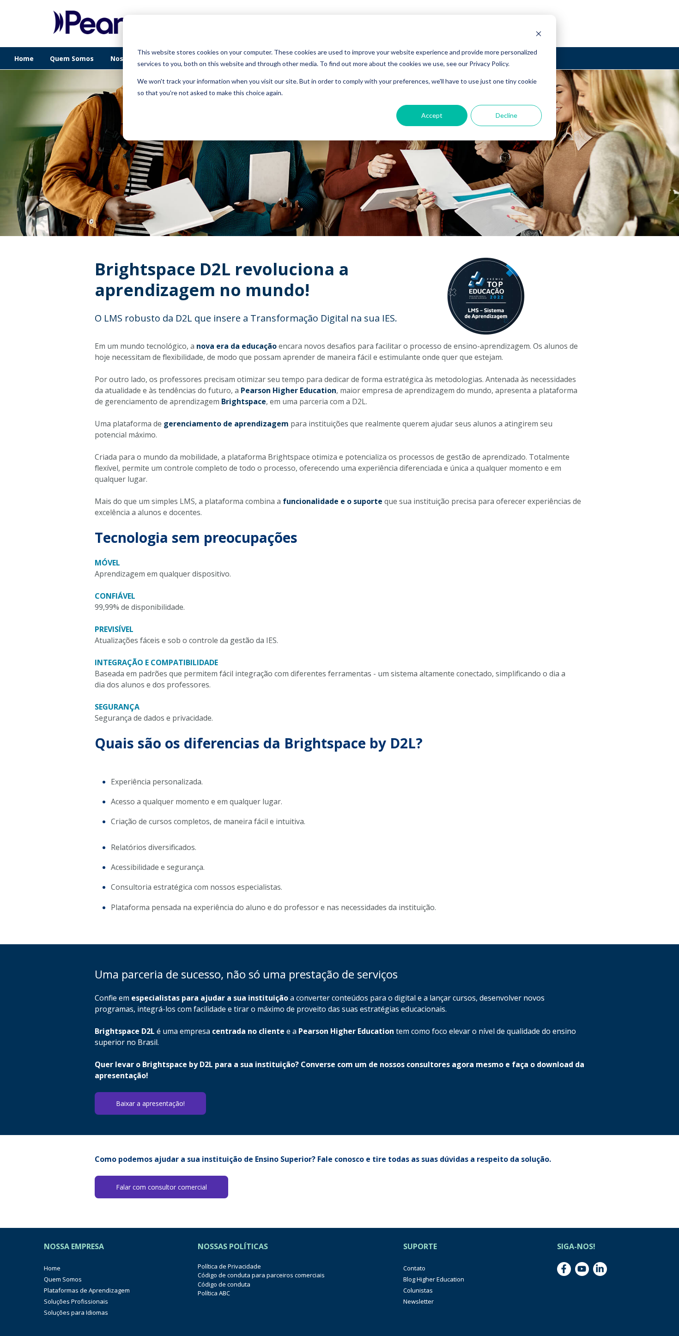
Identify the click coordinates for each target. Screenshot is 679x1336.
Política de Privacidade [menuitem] (229, 1266)
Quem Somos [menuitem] (63, 1279)
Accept (432, 115)
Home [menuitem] (52, 1268)
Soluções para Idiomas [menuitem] (76, 1312)
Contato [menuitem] (414, 1268)
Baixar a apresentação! (150, 1103)
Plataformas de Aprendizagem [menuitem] (87, 1290)
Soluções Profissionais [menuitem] (76, 1301)
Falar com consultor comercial (161, 1187)
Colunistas (418, 1290)
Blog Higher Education (433, 1279)
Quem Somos (72, 58)
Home (24, 58)
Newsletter (418, 1301)
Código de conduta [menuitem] (224, 1284)
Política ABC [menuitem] (214, 1293)
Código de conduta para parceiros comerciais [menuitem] (261, 1275)
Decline (506, 115)
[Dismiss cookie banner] (538, 35)
